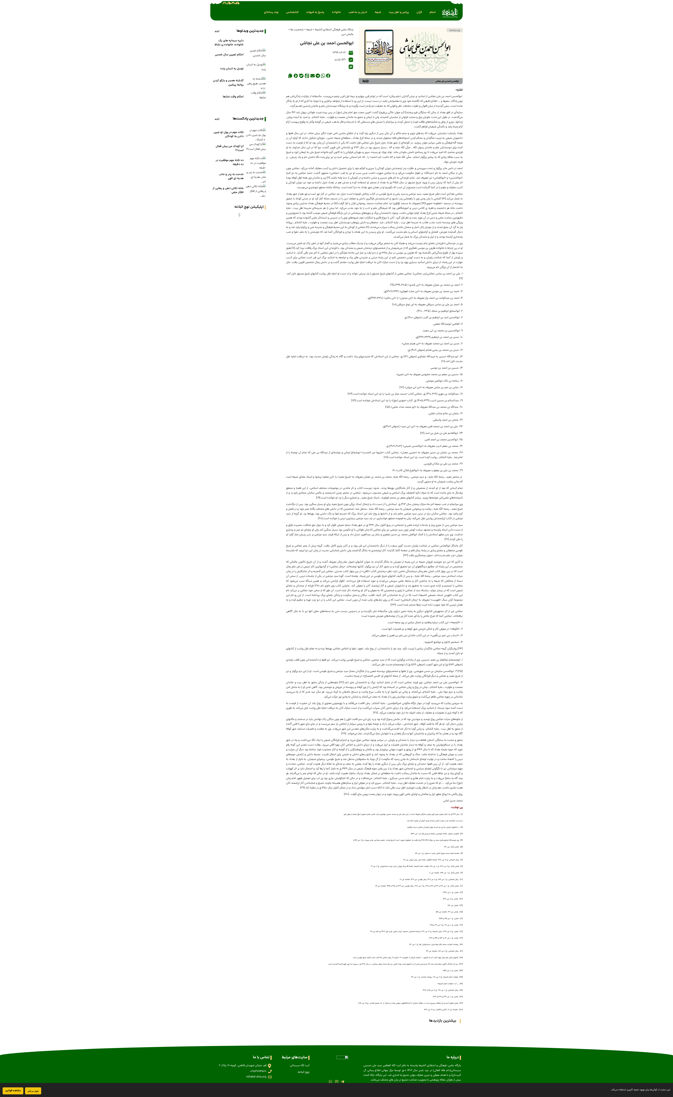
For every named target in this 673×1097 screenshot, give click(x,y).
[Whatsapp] (330, 1081)
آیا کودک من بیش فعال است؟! (230, 148)
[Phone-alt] (229, 4)
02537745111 (258, 1071)
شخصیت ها (297, 30)
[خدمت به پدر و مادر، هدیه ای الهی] (255, 176)
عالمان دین (347, 34)
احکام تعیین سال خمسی (229, 55)
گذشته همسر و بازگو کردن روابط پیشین (228, 82)
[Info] (237, 4)
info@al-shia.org (256, 1077)
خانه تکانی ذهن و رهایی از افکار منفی (228, 190)
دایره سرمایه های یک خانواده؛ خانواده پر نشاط (229, 43)
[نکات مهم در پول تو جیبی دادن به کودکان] (255, 134)
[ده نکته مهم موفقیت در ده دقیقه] (255, 162)
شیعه (309, 30)
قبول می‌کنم (33, 1091)
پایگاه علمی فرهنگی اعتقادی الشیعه (334, 30)
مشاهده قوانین (13, 1091)
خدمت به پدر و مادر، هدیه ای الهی (231, 176)
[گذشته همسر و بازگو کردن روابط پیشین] (255, 83)
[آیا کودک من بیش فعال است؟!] (255, 148)
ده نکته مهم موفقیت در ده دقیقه (230, 162)
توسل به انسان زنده (232, 69)
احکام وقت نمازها (233, 97)
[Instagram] (336, 1081)
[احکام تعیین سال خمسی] (255, 55)
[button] (432, 12)
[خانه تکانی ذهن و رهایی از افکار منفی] (255, 190)
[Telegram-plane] (342, 1081)
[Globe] (224, 4)
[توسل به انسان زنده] (255, 69)
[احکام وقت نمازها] (255, 97)
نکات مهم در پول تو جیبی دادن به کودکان (229, 134)
